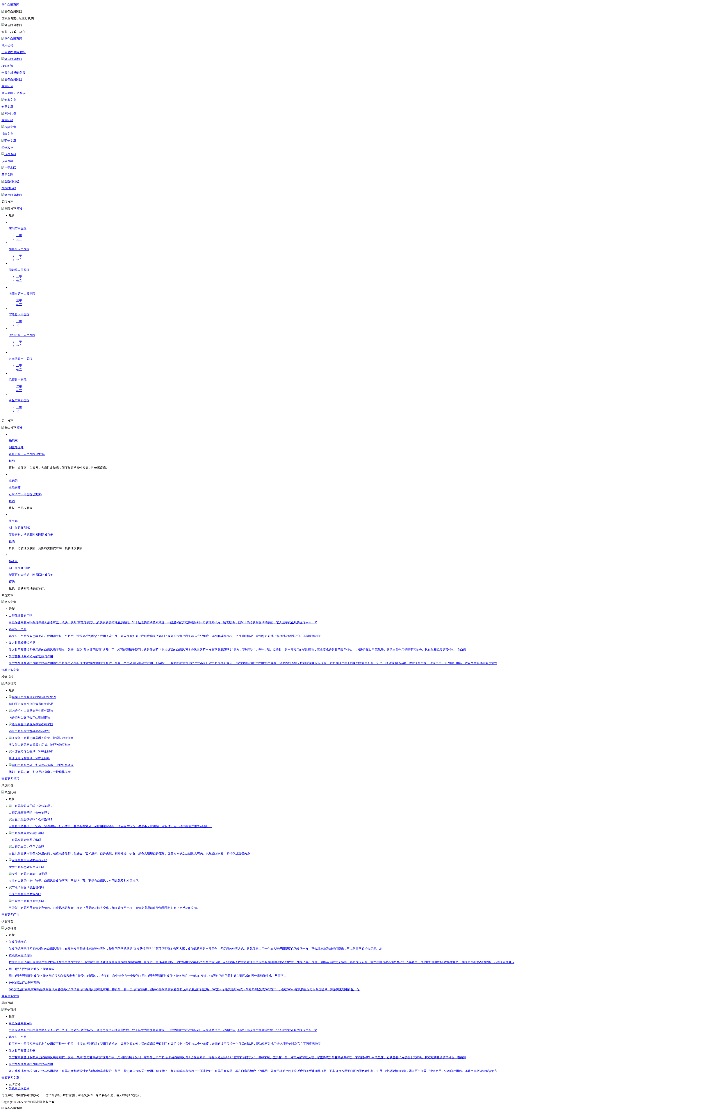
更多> (20, 208)
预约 (12, 1089)
